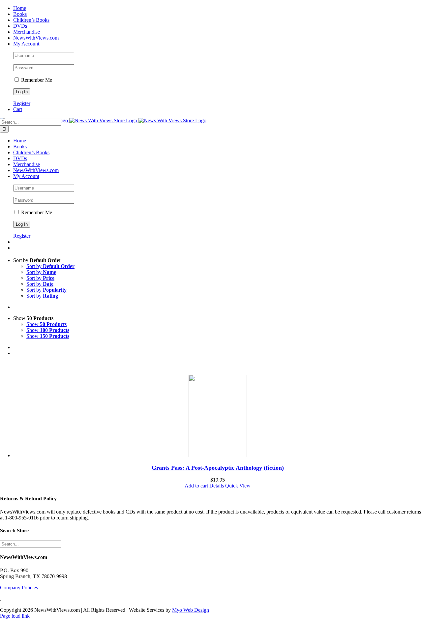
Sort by (50, 266)
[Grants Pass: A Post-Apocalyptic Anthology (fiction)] (217, 416)
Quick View (238, 485)
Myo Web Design (190, 610)
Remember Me (36, 80)
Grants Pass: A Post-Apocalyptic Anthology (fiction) (218, 467)
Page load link (15, 616)
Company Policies (19, 587)
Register (21, 103)
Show (46, 324)
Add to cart (196, 485)
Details (216, 485)
